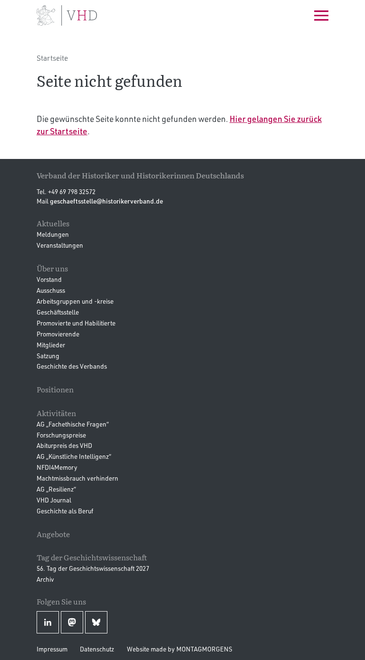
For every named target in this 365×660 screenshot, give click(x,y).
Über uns (52, 268)
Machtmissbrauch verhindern (77, 478)
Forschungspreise (61, 435)
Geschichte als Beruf (65, 511)
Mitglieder (51, 345)
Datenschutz (97, 649)
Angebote (53, 534)
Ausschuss (51, 290)
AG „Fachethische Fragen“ (73, 424)
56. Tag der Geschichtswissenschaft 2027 (93, 568)
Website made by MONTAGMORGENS (179, 649)
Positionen (55, 389)
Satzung (48, 356)
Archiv (45, 579)
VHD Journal (54, 500)
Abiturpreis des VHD (64, 445)
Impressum (52, 649)
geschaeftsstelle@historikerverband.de (106, 201)
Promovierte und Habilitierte (76, 323)
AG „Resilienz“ (56, 489)
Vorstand (49, 279)
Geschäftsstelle (58, 312)
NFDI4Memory (57, 467)
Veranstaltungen (60, 245)
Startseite (52, 58)
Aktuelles (53, 223)
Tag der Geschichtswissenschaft (92, 557)
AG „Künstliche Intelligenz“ (74, 456)
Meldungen (53, 234)
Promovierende (58, 334)
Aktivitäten (56, 413)
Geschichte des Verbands (72, 366)
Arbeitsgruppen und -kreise (75, 301)
